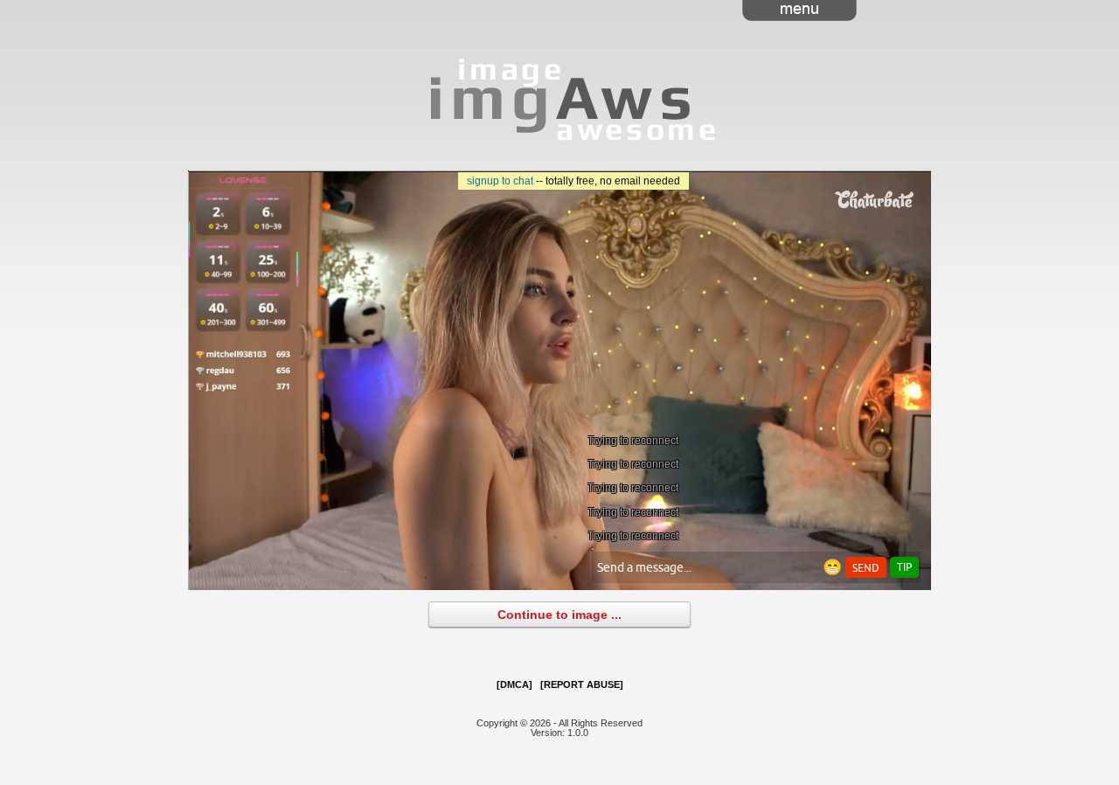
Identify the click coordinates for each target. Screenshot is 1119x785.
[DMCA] (514, 684)
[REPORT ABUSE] (581, 684)
